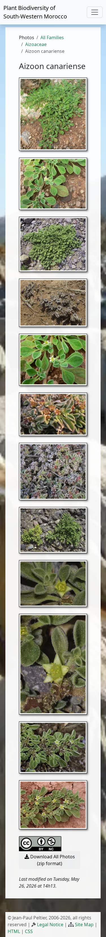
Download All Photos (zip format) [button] (52, 860)
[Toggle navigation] (95, 12)
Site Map (84, 924)
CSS (29, 931)
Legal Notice (50, 924)
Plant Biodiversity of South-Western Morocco (35, 12)
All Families (52, 37)
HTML (14, 931)
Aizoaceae (36, 44)
